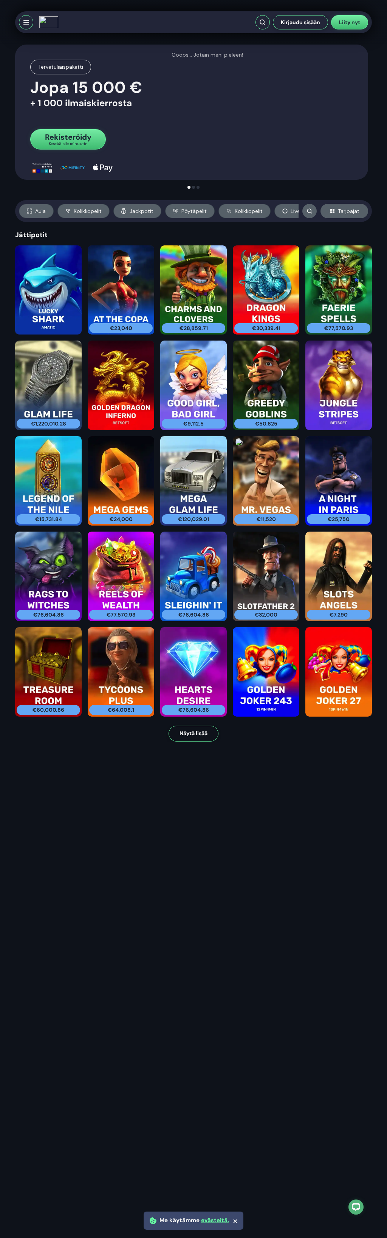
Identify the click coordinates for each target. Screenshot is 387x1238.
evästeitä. (215, 1220)
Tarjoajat (348, 211)
